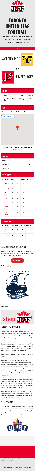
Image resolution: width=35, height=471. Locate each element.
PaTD (18, 179)
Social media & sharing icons (13, 467)
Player (6, 179)
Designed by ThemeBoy (7, 460)
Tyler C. (6, 189)
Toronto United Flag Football (17, 26)
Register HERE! (17, 260)
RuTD (23, 179)
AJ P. (5, 199)
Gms (12, 179)
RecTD (29, 179)
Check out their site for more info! (11, 415)
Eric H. (6, 203)
